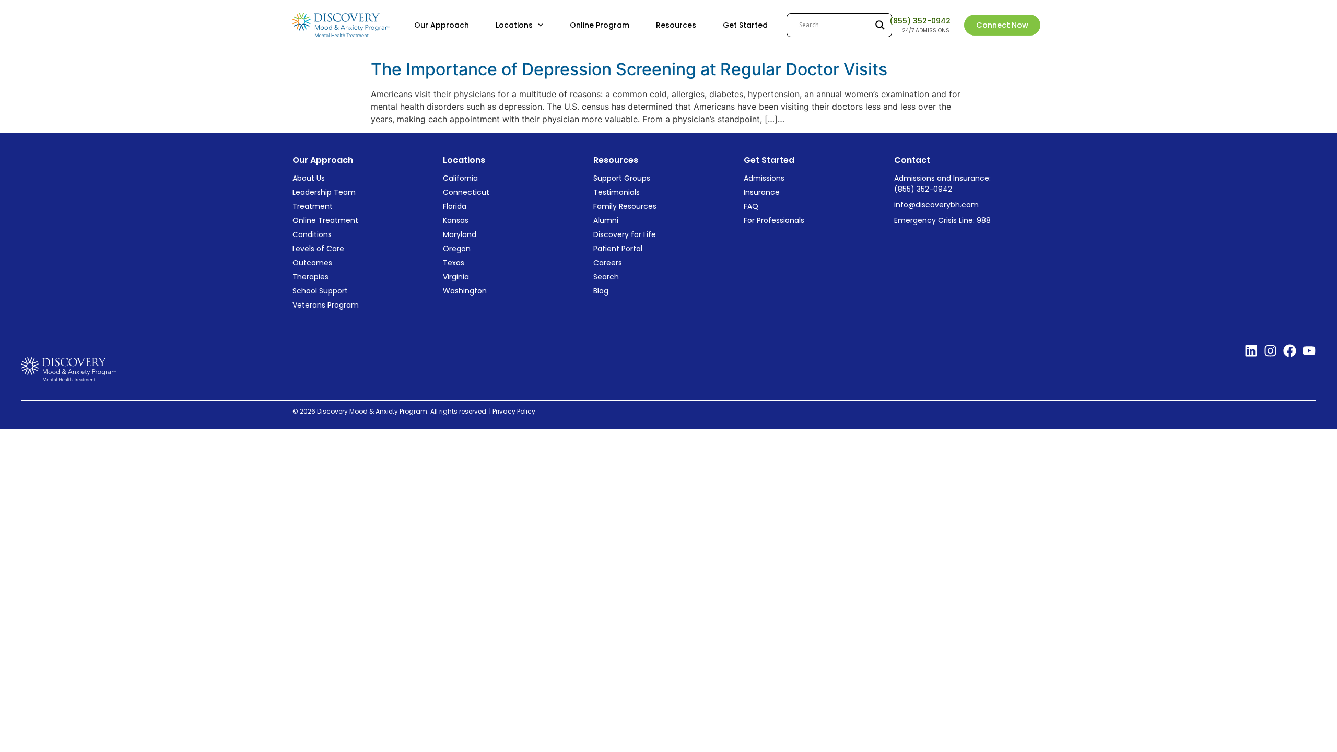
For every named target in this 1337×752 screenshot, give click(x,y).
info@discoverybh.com (936, 204)
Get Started (745, 25)
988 (984, 220)
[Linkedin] (1251, 351)
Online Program (599, 25)
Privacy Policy (514, 411)
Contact (912, 160)
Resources (676, 25)
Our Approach (441, 25)
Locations (514, 25)
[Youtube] (1309, 351)
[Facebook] (1290, 351)
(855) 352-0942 (920, 21)
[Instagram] (1270, 351)
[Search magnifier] (880, 25)
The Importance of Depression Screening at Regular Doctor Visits (629, 69)
